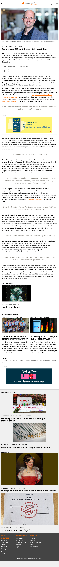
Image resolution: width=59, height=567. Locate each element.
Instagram (5, 101)
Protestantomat (21, 542)
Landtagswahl (13, 360)
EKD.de (32, 540)
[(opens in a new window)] (29, 125)
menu (2, 4)
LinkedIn (3, 553)
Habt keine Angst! (11, 307)
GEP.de (32, 538)
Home (3, 70)
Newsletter (19, 540)
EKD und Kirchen (23, 66)
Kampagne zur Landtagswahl (13, 317)
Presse (25, 558)
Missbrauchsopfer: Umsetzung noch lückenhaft (26, 447)
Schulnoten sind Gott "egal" (15, 530)
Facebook (15, 101)
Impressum (39, 558)
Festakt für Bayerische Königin (13, 488)
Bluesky (3, 549)
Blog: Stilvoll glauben (10, 304)
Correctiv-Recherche (35, 199)
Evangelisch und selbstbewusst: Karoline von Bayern (28, 491)
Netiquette (20, 558)
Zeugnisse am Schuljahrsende (12, 528)
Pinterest (4, 547)
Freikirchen (34, 547)
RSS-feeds (19, 538)
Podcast (18, 544)
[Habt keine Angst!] (29, 293)
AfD (3, 360)
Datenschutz (31, 558)
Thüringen (27, 360)
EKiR (6, 360)
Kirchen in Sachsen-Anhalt (40, 317)
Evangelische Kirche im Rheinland (40, 360)
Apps (17, 547)
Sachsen (21, 360)
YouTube (3, 544)
